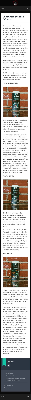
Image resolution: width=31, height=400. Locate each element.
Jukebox (8, 380)
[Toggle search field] (28, 8)
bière (7, 378)
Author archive (8, 365)
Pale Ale (13, 380)
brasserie (11, 378)
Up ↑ (28, 396)
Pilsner (18, 380)
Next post (8, 388)
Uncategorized (10, 376)
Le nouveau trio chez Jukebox (13, 18)
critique (17, 378)
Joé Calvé (22, 378)
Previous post (9, 385)
